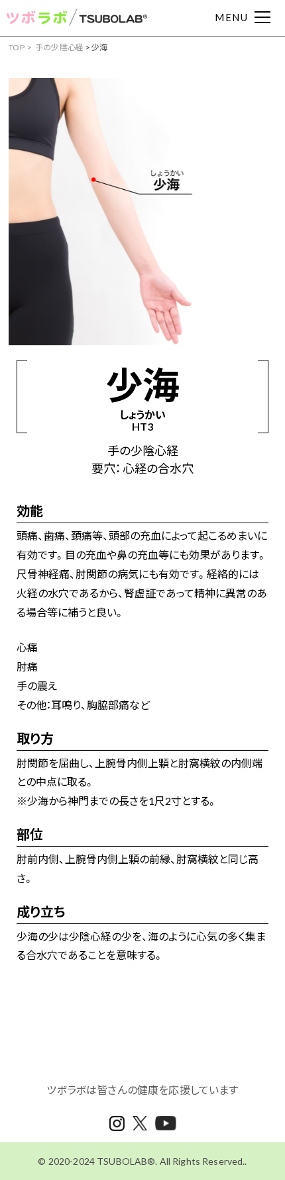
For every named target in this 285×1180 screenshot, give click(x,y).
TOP (17, 47)
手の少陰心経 (59, 47)
